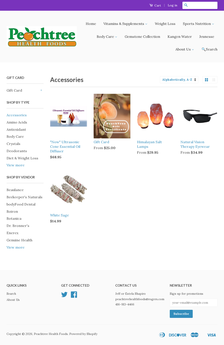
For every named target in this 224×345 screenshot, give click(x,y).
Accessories (17, 115)
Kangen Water (180, 36)
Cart (157, 5)
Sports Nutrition (197, 23)
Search (11, 294)
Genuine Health (19, 240)
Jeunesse (206, 36)
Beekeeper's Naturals (24, 197)
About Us (183, 49)
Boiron (12, 211)
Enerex (12, 233)
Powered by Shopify (83, 334)
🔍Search (209, 49)
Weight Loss (165, 23)
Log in (172, 5)
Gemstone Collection (142, 36)
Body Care (106, 36)
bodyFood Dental (21, 204)
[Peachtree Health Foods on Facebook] (74, 296)
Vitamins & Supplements (124, 23)
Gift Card (14, 90)
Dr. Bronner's (18, 225)
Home (91, 23)
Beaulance (15, 190)
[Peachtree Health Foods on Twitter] (64, 296)
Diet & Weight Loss (22, 158)
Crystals (13, 143)
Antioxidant (16, 129)
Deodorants (17, 151)
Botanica (14, 218)
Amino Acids (17, 122)
